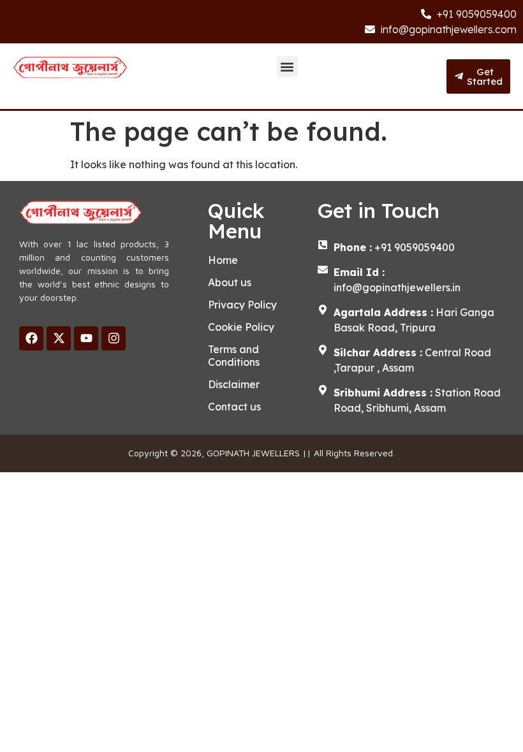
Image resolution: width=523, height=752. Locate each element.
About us (229, 282)
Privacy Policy (242, 304)
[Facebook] (31, 338)
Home (223, 260)
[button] (287, 66)
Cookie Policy (241, 327)
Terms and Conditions (234, 355)
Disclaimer (234, 384)
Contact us (234, 406)
